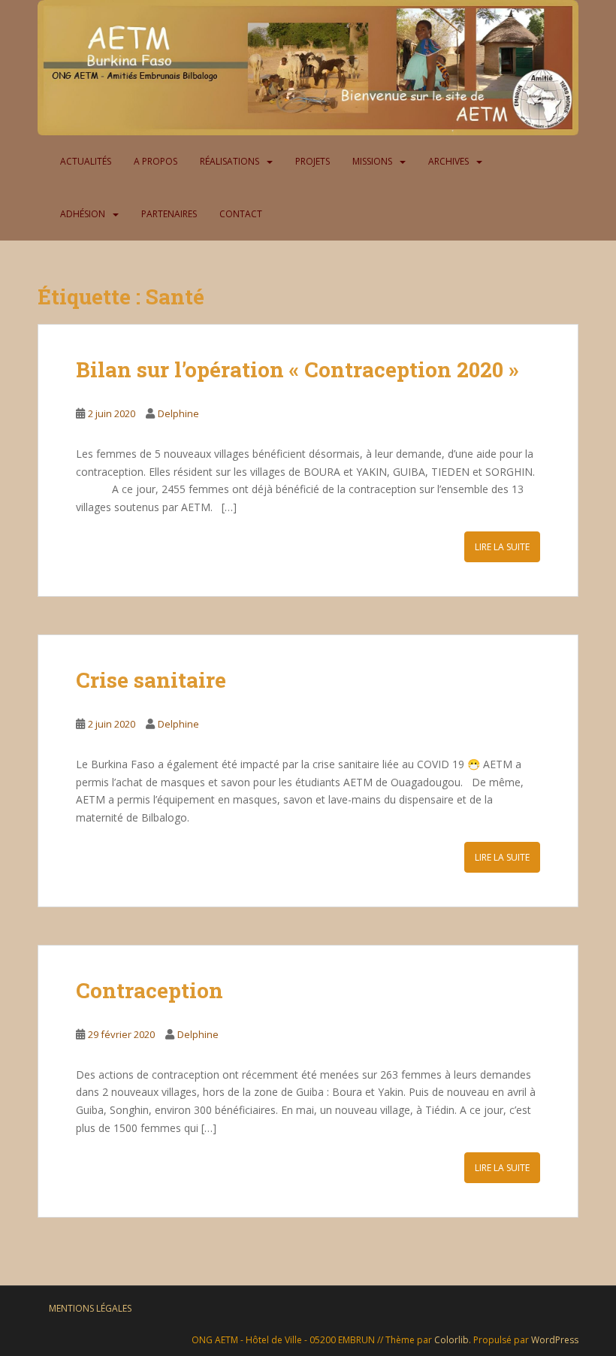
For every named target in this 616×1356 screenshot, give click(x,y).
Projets (312, 161)
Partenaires (169, 213)
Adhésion (82, 213)
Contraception (149, 990)
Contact (240, 213)
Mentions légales (90, 1308)
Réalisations (229, 161)
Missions (372, 161)
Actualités (85, 161)
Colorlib (451, 1339)
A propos (155, 161)
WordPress (554, 1339)
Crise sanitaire (151, 680)
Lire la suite (502, 546)
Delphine (178, 413)
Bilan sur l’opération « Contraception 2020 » (297, 369)
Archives (448, 161)
